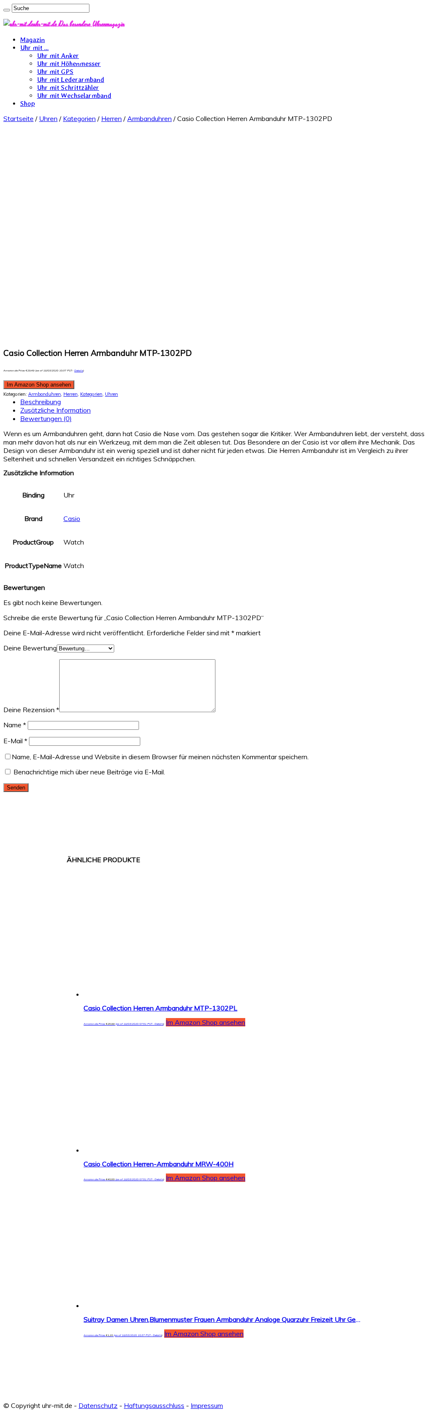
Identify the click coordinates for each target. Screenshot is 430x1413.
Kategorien (79, 118)
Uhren (48, 118)
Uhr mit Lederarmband (70, 80)
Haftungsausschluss (154, 1405)
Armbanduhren (149, 118)
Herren (111, 118)
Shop (27, 104)
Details (78, 370)
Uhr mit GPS (55, 72)
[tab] (223, 401)
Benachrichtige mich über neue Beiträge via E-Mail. (89, 772)
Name (14, 725)
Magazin (32, 40)
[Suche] (6, 10)
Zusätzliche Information (55, 410)
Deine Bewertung (30, 648)
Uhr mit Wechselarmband (74, 96)
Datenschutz (98, 1405)
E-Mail (15, 741)
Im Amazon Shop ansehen (39, 385)
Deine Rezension (31, 709)
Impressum (207, 1405)
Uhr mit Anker (58, 56)
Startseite (18, 118)
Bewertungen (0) (46, 418)
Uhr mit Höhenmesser (69, 64)
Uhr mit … (34, 48)
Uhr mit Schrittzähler (68, 88)
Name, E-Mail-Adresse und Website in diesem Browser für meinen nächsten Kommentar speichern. (160, 757)
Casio (71, 518)
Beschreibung (40, 401)
